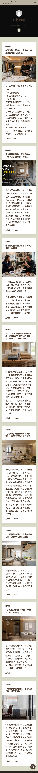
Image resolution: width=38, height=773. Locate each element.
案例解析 (8, 430)
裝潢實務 (8, 46)
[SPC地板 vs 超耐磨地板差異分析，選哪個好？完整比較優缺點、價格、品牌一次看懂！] (19, 354)
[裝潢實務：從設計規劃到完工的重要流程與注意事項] (19, 69)
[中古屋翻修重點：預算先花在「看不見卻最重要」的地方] (19, 173)
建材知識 (8, 329)
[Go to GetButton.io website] (33, 771)
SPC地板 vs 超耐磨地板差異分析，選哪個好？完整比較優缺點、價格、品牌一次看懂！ (18, 336)
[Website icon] (19, 30)
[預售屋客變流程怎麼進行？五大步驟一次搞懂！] (19, 264)
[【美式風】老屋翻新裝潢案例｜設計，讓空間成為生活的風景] (19, 452)
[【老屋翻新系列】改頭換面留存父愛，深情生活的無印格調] (19, 553)
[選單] (35, 2)
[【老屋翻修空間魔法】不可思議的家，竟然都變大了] (19, 707)
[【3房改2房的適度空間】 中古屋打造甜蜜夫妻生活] (19, 628)
